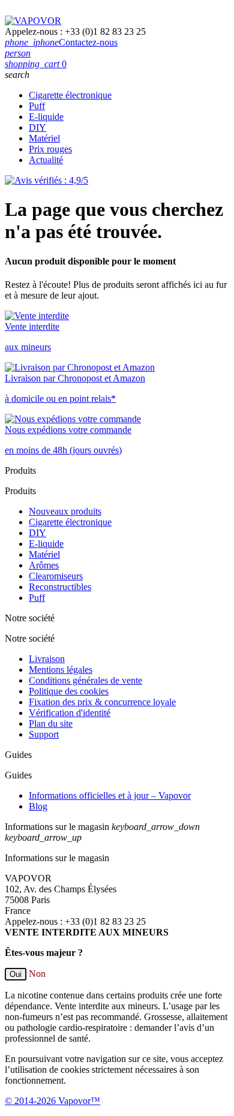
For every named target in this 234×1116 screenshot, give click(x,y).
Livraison (47, 659)
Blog (38, 806)
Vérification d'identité (69, 713)
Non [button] (37, 973)
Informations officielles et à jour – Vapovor (110, 795)
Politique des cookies (69, 691)
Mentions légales (60, 669)
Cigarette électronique (70, 95)
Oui (16, 974)
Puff (37, 106)
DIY (37, 127)
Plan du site (51, 723)
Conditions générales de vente (85, 680)
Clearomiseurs (56, 576)
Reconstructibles (60, 587)
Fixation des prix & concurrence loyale (102, 702)
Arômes (44, 565)
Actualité (46, 160)
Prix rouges (50, 149)
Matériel (44, 138)
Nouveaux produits (65, 511)
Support (44, 734)
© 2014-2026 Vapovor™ (52, 1101)
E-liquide (46, 117)
